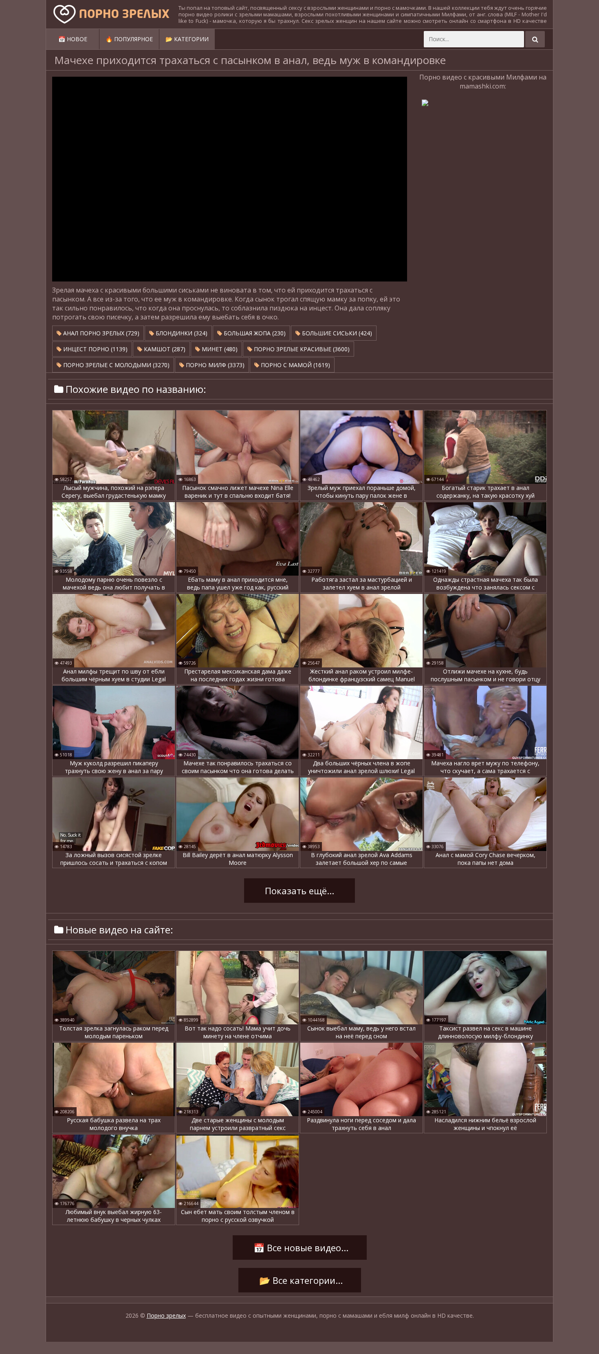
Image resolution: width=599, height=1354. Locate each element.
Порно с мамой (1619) (294, 365)
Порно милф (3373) (214, 365)
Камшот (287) (163, 349)
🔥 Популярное (129, 39)
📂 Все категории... (300, 1280)
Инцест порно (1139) (95, 349)
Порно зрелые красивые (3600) (301, 349)
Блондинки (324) (180, 333)
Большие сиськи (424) (336, 333)
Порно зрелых (166, 1315)
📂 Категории (187, 39)
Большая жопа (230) (254, 333)
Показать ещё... (299, 890)
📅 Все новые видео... (299, 1247)
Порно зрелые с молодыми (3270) (116, 365)
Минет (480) (219, 349)
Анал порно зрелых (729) (100, 333)
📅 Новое (72, 39)
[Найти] (535, 39)
